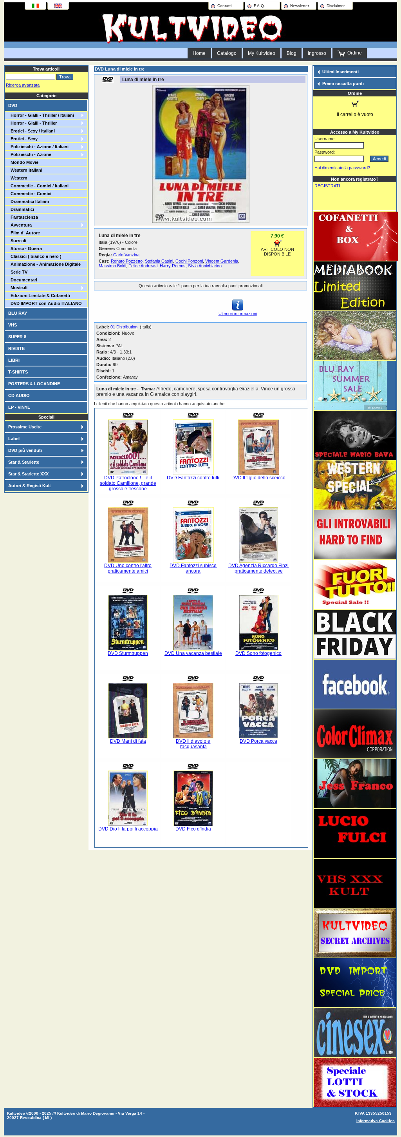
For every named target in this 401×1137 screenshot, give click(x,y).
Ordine (353, 53)
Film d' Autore (24, 232)
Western (17, 178)
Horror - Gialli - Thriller (32, 123)
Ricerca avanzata (23, 85)
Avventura (20, 225)
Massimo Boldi (112, 265)
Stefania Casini (159, 261)
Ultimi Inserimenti (340, 71)
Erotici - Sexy (23, 138)
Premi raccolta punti (343, 83)
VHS (12, 325)
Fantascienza (23, 217)
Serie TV (17, 272)
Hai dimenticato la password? (342, 167)
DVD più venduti (25, 450)
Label (14, 438)
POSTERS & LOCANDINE (34, 383)
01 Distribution (123, 327)
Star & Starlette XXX (28, 473)
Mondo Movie (23, 162)
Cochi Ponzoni (189, 261)
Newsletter (299, 6)
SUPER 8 (17, 336)
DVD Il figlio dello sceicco (258, 478)
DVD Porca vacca (258, 741)
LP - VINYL (19, 407)
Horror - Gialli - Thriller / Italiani (41, 115)
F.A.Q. (259, 6)
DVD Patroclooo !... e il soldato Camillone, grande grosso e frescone (128, 483)
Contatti (224, 6)
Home (199, 53)
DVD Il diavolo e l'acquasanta (193, 743)
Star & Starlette (23, 462)
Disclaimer (336, 6)
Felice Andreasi (142, 265)
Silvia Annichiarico (205, 265)
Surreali (17, 240)
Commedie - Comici (29, 193)
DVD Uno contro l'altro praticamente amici (128, 568)
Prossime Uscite (25, 426)
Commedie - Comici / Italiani (38, 185)
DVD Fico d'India (193, 829)
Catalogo (227, 53)
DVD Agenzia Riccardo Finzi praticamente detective (258, 568)
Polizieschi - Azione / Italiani (38, 146)
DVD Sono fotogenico (258, 653)
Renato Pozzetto (127, 261)
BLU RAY (17, 313)
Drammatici (21, 209)
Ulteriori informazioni (238, 313)
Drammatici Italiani (28, 201)
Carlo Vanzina (126, 254)
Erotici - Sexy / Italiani (31, 131)
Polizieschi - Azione (29, 154)
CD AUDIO (19, 395)
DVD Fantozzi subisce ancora (193, 568)
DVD (12, 105)
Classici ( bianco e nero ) (34, 256)
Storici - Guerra (25, 248)
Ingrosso (317, 53)
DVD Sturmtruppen (128, 653)
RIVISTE (16, 348)
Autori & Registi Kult (29, 485)
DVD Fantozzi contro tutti (193, 478)
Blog (291, 53)
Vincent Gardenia (221, 261)
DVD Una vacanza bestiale (193, 653)
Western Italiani (25, 170)
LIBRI (14, 360)
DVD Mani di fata (128, 741)
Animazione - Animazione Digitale (44, 264)
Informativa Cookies (375, 1121)
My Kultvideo (261, 53)
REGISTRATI (327, 185)
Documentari (22, 279)
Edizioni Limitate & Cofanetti (39, 295)
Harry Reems (173, 265)
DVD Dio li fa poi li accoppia (128, 829)
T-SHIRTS (18, 372)
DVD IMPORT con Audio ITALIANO (45, 303)
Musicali (17, 287)
